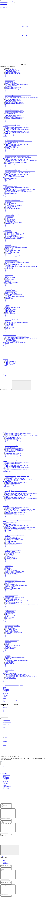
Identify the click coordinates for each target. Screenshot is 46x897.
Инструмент (7, 161)
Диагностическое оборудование (11, 236)
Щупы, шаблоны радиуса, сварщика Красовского (15, 318)
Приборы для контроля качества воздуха (13, 222)
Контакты (5, 379)
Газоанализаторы (8, 283)
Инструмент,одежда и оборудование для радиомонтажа (16, 322)
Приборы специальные (10, 315)
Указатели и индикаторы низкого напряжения (14, 237)
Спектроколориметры (9, 216)
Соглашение (5, 695)
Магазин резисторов (9, 331)
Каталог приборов (6, 775)
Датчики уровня (8, 280)
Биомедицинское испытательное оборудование (15, 190)
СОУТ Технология (9, 364)
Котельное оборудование (10, 80)
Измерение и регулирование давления (13, 73)
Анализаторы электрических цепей (12, 255)
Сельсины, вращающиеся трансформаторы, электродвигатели (18, 89)
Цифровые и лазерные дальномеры (12, 213)
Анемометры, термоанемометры (12, 286)
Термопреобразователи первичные (12, 261)
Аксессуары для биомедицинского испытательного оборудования (18, 191)
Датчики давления (9, 249)
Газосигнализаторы (9, 275)
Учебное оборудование (10, 108)
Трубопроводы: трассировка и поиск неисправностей (16, 152)
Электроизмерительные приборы (12, 70)
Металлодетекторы (9, 227)
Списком (5, 716)
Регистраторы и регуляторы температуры (13, 264)
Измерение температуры (10, 74)
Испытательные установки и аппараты (13, 238)
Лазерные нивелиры (9, 327)
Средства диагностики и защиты (12, 301)
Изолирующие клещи (9, 257)
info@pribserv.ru (3, 7)
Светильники (8, 245)
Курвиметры (7, 306)
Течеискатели (8, 230)
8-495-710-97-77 (3, 2)
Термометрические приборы (11, 260)
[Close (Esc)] (9, 850)
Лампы (6, 332)
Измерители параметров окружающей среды (14, 103)
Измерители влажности (10, 292)
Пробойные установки (10, 243)
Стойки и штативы (9, 324)
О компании (5, 359)
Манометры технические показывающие (13, 205)
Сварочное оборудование (10, 340)
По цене (5, 710)
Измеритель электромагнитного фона (13, 224)
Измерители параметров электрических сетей (14, 233)
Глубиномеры (8, 329)
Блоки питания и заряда (10, 277)
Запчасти (7, 300)
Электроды (7, 308)
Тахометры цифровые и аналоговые (12, 200)
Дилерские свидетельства (10, 361)
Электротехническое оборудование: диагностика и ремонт (17, 123)
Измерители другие (9, 298)
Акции (4, 348)
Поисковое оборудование (10, 71)
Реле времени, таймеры (10, 273)
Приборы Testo (6, 787)
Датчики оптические (9, 279)
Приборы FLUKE (6, 785)
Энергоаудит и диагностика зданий (12, 151)
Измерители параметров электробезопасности (14, 234)
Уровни (6, 321)
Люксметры (7, 197)
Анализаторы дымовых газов (11, 220)
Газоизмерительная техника (11, 302)
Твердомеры (7, 228)
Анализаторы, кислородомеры (11, 299)
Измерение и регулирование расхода (12, 75)
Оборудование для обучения (11, 85)
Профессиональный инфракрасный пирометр (14, 201)
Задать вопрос (6, 800)
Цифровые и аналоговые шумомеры (12, 208)
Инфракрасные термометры (11, 198)
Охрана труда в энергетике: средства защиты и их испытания (17, 129)
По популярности (6, 709)
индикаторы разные (7, 722)
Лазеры (6, 333)
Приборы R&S (6, 788)
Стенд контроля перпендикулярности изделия (14, 314)
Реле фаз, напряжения (9, 269)
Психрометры (8, 210)
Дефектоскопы (8, 303)
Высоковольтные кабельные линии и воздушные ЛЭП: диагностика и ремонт (21, 134)
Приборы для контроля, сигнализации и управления (16, 270)
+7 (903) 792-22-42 (24, 26)
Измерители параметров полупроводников (14, 112)
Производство (8, 375)
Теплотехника (8, 202)
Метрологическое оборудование (11, 135)
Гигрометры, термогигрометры (11, 285)
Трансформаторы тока (9, 239)
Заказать (4, 727)
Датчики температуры (9, 272)
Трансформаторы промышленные (12, 252)
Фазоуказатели (8, 253)
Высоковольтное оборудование (11, 240)
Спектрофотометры (9, 217)
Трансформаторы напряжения (11, 241)
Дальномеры (7, 305)
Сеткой (4, 714)
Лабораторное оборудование (11, 88)
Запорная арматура (9, 81)
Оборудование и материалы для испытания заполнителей (17, 337)
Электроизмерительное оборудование (13, 100)
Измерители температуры (10, 271)
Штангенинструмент (9, 325)
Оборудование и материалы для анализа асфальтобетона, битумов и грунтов (21, 338)
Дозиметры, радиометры (10, 290)
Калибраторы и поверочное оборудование (14, 102)
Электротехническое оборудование (12, 72)
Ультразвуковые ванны (10, 339)
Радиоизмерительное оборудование (12, 99)
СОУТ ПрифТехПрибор (10, 363)
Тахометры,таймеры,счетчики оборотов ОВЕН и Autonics (17, 262)
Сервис (4, 374)
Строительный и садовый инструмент (13, 341)
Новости (4, 694)
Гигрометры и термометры (10, 203)
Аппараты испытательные (10, 235)
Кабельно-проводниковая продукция (12, 250)
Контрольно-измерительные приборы (13, 87)
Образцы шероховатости (10, 323)
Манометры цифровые (10, 221)
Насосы (6, 276)
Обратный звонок (6, 801)
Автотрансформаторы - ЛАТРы (11, 256)
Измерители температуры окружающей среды (14, 196)
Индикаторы (7, 317)
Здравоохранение (8, 86)
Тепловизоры (8, 204)
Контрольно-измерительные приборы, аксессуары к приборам (18, 95)
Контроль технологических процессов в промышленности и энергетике (20, 171)
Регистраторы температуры (11, 206)
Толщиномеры (8, 297)
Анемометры (8, 207)
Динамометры (8, 226)
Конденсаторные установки (11, 254)
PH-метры (7, 209)
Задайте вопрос (3, 773)
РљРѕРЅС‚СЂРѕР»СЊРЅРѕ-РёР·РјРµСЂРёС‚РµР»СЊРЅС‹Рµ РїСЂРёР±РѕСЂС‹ (21, 97)
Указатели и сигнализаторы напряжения (13, 294)
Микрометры (8, 320)
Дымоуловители (8, 312)
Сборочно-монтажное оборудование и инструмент (15, 336)
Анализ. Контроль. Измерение (11, 78)
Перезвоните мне (4, 833)
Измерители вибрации (9, 223)
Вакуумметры (8, 281)
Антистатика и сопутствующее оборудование (14, 91)
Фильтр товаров (6, 707)
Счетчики (7, 263)
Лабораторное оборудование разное (12, 287)
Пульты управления (9, 268)
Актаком (7, 344)
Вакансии (5, 365)
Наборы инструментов (10, 310)
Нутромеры (7, 328)
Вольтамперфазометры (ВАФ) (11, 246)
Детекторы (7, 316)
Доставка (7, 377)
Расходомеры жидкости (10, 219)
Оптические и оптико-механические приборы (14, 296)
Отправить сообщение (5, 818)
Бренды (4, 349)
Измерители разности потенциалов (12, 307)
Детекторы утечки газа (10, 225)
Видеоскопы (7, 218)
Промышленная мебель (10, 82)
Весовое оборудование (10, 77)
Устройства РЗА (8, 251)
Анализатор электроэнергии (11, 232)
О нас (6, 360)
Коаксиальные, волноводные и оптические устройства (16, 84)
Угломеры (7, 326)
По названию (5, 712)
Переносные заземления (10, 248)
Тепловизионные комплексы (11, 291)
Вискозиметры (8, 295)
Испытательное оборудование (11, 83)
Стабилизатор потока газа (10, 265)
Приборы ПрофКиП (7, 786)
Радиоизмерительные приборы (11, 69)
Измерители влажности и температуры (13, 211)
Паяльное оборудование (10, 92)
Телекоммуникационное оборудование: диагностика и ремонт (18, 150)
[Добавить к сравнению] (12, 736)
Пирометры (7, 284)
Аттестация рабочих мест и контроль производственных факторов (18, 141)
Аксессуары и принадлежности (11, 90)
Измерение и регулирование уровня (12, 76)
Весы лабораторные (9, 288)
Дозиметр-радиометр (9, 215)
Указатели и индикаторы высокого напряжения (15, 242)
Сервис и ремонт (8, 376)
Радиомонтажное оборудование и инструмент (14, 140)
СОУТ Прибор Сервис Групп (11, 362)
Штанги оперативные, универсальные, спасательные (16, 247)
